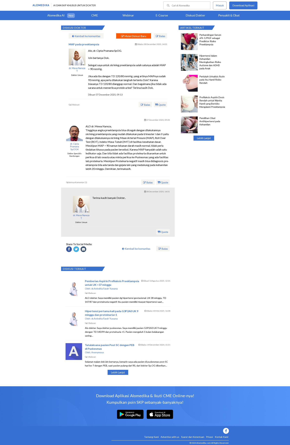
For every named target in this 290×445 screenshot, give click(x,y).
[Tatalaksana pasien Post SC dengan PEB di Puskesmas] (73, 351)
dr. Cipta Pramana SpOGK (74, 146)
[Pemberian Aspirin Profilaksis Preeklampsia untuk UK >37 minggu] (73, 287)
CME (94, 15)
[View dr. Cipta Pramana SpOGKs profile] (74, 132)
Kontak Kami (221, 436)
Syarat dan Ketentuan (192, 436)
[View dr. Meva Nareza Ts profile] (77, 57)
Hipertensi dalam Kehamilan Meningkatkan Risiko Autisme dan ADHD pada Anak (210, 62)
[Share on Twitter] (76, 249)
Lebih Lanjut (204, 138)
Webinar (128, 15)
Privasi (209, 436)
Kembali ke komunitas (87, 36)
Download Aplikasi (243, 5)
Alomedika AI (56, 15)
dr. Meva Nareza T (77, 69)
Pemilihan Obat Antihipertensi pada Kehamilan (209, 121)
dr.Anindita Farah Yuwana (104, 288)
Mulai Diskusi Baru (135, 36)
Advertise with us (170, 436)
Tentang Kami (151, 436)
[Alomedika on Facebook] (170, 431)
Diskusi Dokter (195, 15)
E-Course (162, 15)
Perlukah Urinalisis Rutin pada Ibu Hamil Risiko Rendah (212, 79)
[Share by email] (84, 249)
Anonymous (97, 352)
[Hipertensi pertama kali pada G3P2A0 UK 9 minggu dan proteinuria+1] (73, 317)
